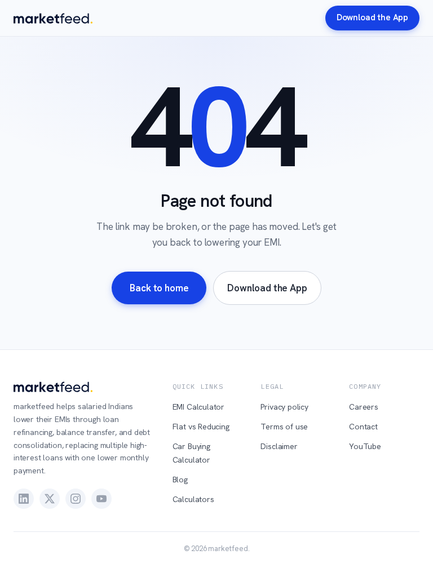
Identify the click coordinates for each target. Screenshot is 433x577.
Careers (363, 407)
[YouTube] (101, 499)
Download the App (372, 17)
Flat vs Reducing (201, 426)
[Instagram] (75, 499)
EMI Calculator (199, 407)
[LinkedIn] (24, 499)
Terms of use (284, 426)
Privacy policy (284, 407)
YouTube (365, 446)
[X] (49, 499)
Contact (363, 426)
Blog (180, 479)
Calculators (193, 499)
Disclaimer (278, 446)
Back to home (159, 288)
